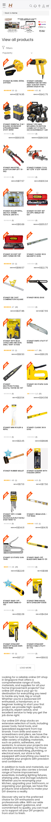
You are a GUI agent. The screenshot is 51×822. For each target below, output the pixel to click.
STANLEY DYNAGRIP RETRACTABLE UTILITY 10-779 (36, 646)
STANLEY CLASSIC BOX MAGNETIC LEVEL (36, 255)
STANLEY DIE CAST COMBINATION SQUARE (13, 298)
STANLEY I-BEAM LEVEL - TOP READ (37, 515)
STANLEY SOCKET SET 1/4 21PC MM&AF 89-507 (36, 213)
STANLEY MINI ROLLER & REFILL (13, 428)
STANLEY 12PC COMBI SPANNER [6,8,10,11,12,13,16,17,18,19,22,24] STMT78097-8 (16, 517)
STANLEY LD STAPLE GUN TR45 (13, 558)
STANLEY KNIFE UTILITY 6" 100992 (37, 342)
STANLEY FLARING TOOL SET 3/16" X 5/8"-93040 (37, 168)
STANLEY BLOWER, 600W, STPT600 (13, 82)
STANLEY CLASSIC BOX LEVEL (36, 428)
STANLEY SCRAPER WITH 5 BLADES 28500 (37, 472)
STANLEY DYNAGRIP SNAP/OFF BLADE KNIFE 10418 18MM (12, 646)
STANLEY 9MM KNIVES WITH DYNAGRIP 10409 (36, 601)
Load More (25, 667)
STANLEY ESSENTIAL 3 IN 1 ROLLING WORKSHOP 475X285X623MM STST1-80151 (13, 127)
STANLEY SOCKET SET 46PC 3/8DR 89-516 (12, 255)
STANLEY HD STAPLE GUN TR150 (37, 385)
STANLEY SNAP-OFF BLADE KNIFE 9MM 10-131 (37, 558)
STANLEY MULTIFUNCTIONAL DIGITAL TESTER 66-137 (13, 386)
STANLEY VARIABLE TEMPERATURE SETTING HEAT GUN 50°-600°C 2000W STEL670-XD (37, 84)
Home (14, 13)
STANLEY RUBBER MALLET (13, 471)
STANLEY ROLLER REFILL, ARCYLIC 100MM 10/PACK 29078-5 (13, 213)
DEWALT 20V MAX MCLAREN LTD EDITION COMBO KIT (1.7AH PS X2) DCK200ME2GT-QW (37, 127)
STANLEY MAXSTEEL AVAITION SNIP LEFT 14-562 (13, 169)
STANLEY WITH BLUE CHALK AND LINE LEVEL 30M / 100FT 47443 (12, 343)
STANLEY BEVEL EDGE (35, 297)
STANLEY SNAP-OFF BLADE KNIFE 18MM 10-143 (12, 602)
